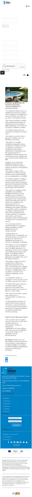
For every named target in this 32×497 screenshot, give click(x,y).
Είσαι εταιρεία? (7, 437)
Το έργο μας (6, 411)
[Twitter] (16, 361)
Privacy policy (16, 444)
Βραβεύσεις (6, 398)
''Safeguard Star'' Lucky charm (10, 434)
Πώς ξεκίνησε (6, 403)
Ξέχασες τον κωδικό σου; (12, 30)
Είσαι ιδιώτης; (7, 439)
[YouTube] (17, 442)
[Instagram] (14, 442)
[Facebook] (16, 358)
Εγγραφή (6, 70)
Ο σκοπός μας (6, 401)
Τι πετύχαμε (6, 408)
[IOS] (27, 75)
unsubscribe (17, 445)
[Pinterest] (20, 442)
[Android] (24, 75)
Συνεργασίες (6, 406)
